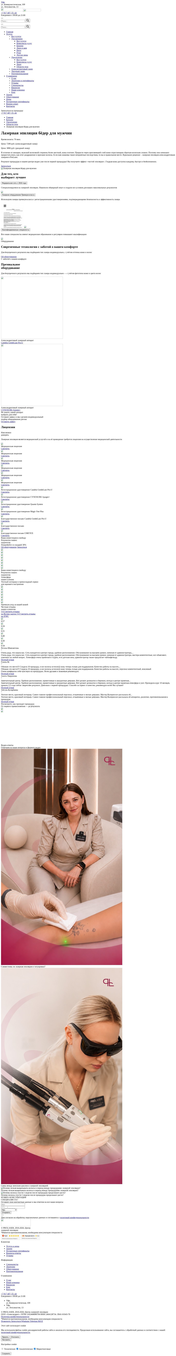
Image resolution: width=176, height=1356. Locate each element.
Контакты (10, 106)
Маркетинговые (43, 1349)
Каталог (9, 120)
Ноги (18, 50)
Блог (13, 92)
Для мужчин (16, 57)
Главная (9, 32)
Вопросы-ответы (13, 1253)
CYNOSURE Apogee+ (10, 410)
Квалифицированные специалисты (15, 230)
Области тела (22, 67)
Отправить (6, 1212)
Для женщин (17, 39)
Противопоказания (19, 74)
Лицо (18, 64)
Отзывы (14, 83)
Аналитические (26, 1349)
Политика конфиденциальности (15, 1317)
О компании (11, 76)
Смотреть (5, 449)
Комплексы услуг (24, 43)
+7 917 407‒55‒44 (9, 13)
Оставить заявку (8, 421)
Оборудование (12, 97)
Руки (18, 53)
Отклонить (15, 1337)
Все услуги (16, 36)
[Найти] (27, 21)
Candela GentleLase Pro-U (12, 343)
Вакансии (15, 88)
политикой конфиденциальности (74, 1217)
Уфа (3, 2)
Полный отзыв (7, 660)
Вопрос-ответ (12, 104)
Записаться (6, 166)
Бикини (19, 46)
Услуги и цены (12, 1246)
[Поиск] (2, 18)
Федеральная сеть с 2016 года (14, 183)
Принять (5, 1337)
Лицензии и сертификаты (22, 81)
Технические (10, 1349)
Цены (8, 99)
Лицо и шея (21, 48)
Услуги (9, 34)
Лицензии (10, 1267)
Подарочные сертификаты (17, 101)
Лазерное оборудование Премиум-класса (18, 195)
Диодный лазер (18, 71)
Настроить (6, 1340)
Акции (9, 95)
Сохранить (6, 1354)
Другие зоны (22, 55)
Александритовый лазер (22, 69)
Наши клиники (18, 90)
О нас (13, 78)
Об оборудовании (9, 257)
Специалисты (17, 85)
